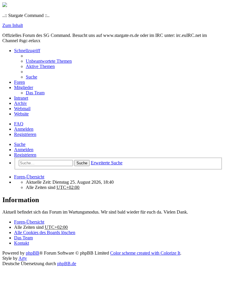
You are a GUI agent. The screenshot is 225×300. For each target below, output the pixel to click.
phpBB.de (66, 263)
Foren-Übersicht (29, 221)
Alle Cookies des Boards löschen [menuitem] (44, 232)
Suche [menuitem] (31, 76)
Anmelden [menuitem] (23, 129)
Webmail (22, 108)
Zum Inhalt (12, 25)
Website (21, 113)
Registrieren (25, 154)
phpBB (32, 252)
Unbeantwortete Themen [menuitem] (49, 61)
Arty (22, 258)
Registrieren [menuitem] (25, 134)
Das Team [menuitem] (35, 92)
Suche (19, 144)
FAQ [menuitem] (18, 123)
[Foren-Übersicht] (4, 5)
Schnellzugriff (27, 50)
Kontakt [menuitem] (21, 243)
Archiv (20, 103)
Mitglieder (23, 87)
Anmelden (23, 149)
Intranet (21, 98)
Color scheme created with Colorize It (145, 252)
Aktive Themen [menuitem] (40, 66)
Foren (19, 82)
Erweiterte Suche (106, 162)
